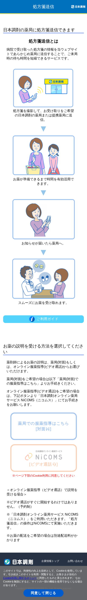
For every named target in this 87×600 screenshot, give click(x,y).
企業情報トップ (50, 561)
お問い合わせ (75, 561)
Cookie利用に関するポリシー (20, 578)
